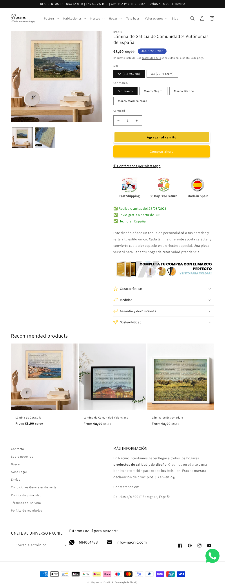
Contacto (17, 449)
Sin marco (125, 91)
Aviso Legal (19, 472)
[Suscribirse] (64, 545)
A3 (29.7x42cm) (162, 74)
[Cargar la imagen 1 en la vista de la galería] (22, 137)
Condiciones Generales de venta (34, 487)
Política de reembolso (26, 510)
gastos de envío (151, 57)
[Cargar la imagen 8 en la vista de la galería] (45, 137)
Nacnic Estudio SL (105, 582)
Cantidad (119, 111)
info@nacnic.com (131, 542)
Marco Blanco (184, 91)
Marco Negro (153, 91)
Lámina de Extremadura (167, 417)
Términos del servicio (26, 503)
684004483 (88, 542)
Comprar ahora (162, 151)
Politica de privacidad (26, 495)
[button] (51, 18)
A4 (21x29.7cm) (129, 74)
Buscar (16, 464)
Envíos (15, 479)
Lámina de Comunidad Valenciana (106, 417)
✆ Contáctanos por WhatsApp (137, 166)
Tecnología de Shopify (126, 582)
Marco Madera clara (132, 101)
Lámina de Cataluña (28, 417)
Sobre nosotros (22, 456)
